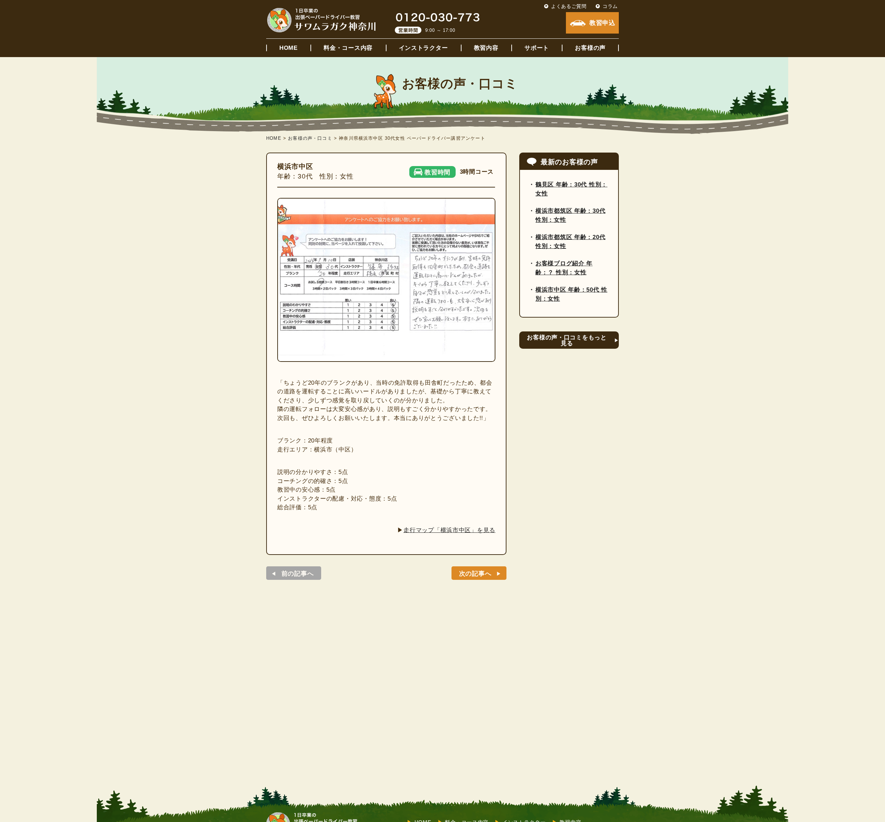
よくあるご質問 (569, 6)
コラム (610, 6)
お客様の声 (590, 48)
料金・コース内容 (348, 48)
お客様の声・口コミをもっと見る (566, 340)
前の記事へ (297, 573)
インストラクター (423, 48)
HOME (288, 48)
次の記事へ (475, 573)
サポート (536, 48)
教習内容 (486, 48)
